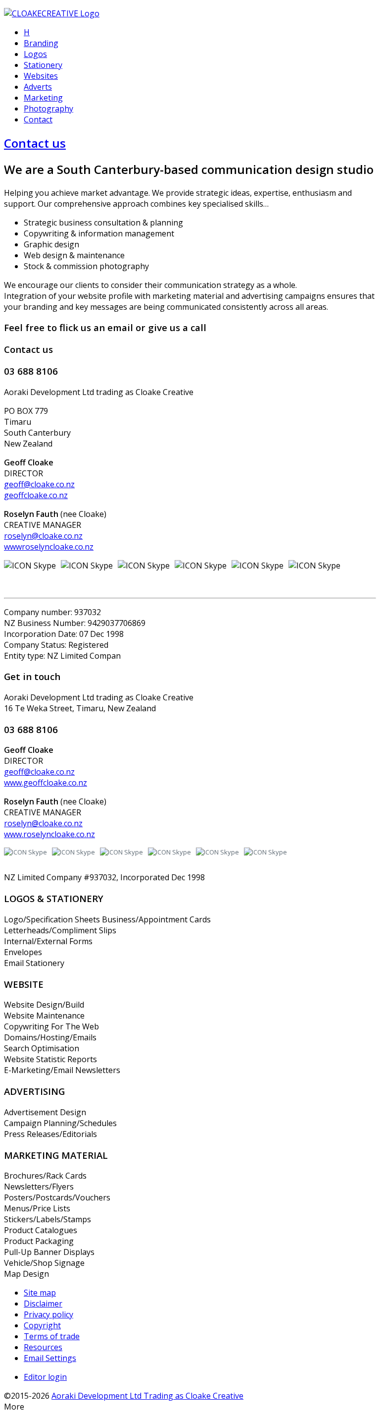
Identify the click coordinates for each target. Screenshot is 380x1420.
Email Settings (50, 1358)
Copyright (42, 1325)
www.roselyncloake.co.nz (49, 834)
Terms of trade (52, 1336)
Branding (41, 43)
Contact (38, 119)
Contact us (35, 143)
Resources (43, 1347)
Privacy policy (48, 1314)
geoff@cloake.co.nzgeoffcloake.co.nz (39, 490)
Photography (48, 108)
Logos (35, 54)
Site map (40, 1292)
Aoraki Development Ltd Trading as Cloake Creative (147, 1395)
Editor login (45, 1376)
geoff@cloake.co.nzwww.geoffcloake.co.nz (45, 777)
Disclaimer (43, 1303)
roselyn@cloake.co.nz (43, 535)
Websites (41, 75)
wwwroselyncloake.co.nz (49, 546)
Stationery (43, 64)
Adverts (38, 86)
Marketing (43, 97)
